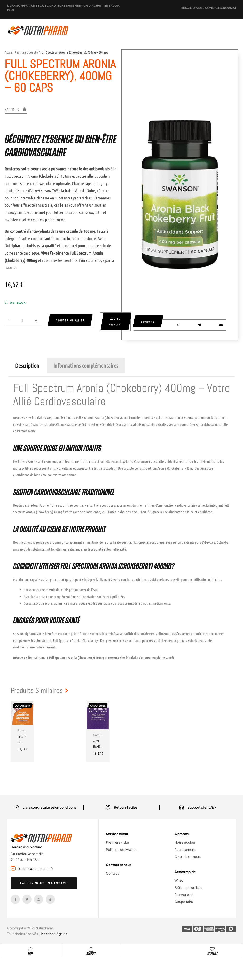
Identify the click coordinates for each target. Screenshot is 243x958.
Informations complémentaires (85, 365)
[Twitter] (27, 899)
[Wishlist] (212, 949)
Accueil (9, 52)
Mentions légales (54, 933)
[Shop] (30, 949)
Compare (147, 321)
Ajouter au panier (70, 320)
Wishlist (212, 953)
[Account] (91, 949)
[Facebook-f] (15, 899)
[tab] (27, 365)
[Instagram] (38, 899)
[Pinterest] (50, 899)
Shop (30, 953)
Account (91, 953)
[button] (16, 110)
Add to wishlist (115, 321)
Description (27, 365)
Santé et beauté (27, 52)
